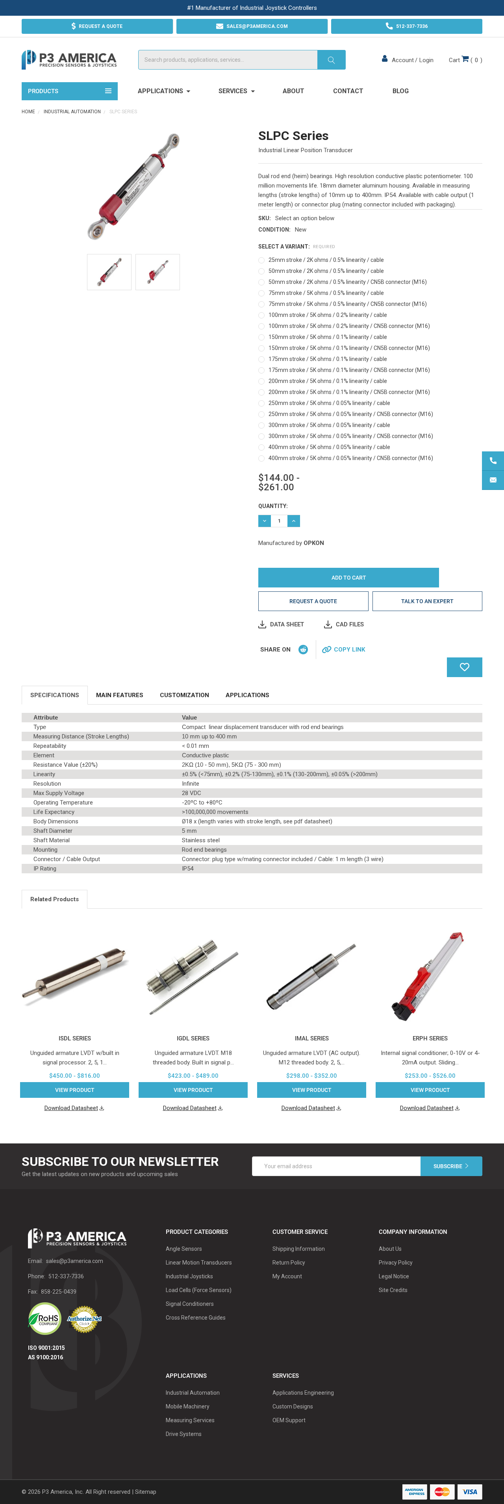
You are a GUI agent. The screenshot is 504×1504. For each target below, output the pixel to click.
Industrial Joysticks (189, 1276)
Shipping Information (298, 1249)
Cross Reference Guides (196, 1317)
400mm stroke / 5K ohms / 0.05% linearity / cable (329, 447)
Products (43, 91)
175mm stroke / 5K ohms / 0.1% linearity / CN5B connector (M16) (349, 370)
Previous (469, 900)
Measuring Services (190, 1420)
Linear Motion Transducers (199, 1262)
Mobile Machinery (187, 1406)
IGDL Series (193, 1038)
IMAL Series (312, 1038)
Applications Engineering (303, 1393)
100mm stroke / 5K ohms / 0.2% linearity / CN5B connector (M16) (349, 326)
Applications (161, 91)
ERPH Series (430, 1038)
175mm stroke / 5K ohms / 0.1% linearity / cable (328, 359)
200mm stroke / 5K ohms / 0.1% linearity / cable (328, 381)
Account (403, 60)
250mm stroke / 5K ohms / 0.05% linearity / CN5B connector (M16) (351, 414)
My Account (287, 1276)
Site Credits (393, 1290)
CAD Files (350, 624)
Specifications (54, 695)
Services (234, 91)
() (465, 60)
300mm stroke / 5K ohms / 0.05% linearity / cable (329, 425)
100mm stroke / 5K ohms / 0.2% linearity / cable (328, 315)
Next (480, 900)
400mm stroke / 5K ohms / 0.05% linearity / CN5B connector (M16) (351, 458)
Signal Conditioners (190, 1304)
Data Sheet (287, 624)
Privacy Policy (396, 1262)
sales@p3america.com (74, 1261)
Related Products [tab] (54, 899)
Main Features (119, 695)
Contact (348, 91)
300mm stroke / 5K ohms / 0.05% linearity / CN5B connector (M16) (351, 436)
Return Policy (288, 1262)
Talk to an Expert (427, 601)
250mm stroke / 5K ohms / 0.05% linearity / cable (329, 403)
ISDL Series (75, 1038)
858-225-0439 (58, 1292)
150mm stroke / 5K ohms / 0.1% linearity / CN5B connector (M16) (349, 348)
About (293, 91)
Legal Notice (394, 1276)
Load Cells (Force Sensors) (199, 1290)
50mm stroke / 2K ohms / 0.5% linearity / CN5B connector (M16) (348, 282)
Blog (401, 91)
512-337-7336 (66, 1276)
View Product (74, 1090)
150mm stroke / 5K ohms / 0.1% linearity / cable (328, 337)
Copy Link (349, 649)
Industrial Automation (193, 1393)
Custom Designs (292, 1406)
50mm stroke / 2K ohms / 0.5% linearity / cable (326, 271)
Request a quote (313, 601)
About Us (390, 1249)
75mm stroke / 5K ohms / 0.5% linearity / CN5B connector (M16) (348, 304)
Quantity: (273, 506)
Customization (184, 695)
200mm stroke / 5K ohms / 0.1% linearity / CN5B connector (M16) (349, 392)
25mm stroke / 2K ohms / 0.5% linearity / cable (326, 260)
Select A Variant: (296, 246)
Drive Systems (184, 1434)
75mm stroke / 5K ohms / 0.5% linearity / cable (326, 293)
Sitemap (145, 1491)
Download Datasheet (71, 1108)
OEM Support (289, 1420)
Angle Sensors (184, 1249)
